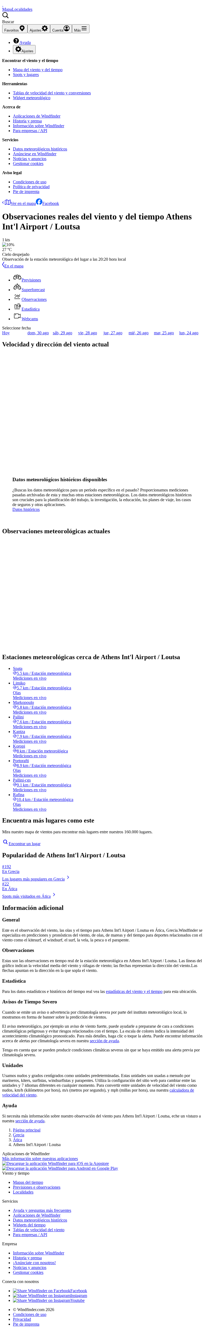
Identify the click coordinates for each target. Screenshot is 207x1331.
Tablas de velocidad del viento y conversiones (52, 93)
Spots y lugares (26, 74)
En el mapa (13, 266)
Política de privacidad (31, 186)
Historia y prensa (27, 121)
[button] (103, 18)
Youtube (77, 1300)
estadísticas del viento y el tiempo (134, 991)
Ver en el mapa (23, 203)
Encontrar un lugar (24, 843)
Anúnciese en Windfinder (34, 154)
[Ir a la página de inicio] (2, 4)
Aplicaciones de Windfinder (36, 116)
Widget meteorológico (31, 97)
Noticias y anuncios (29, 158)
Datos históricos (26, 509)
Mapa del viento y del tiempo (38, 69)
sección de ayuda (104, 1040)
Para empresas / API (30, 130)
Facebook (50, 203)
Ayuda (25, 42)
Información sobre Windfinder (38, 125)
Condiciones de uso (29, 182)
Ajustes (27, 51)
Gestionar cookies (28, 163)
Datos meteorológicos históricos (40, 149)
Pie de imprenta (26, 191)
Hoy (6, 333)
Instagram (78, 1295)
